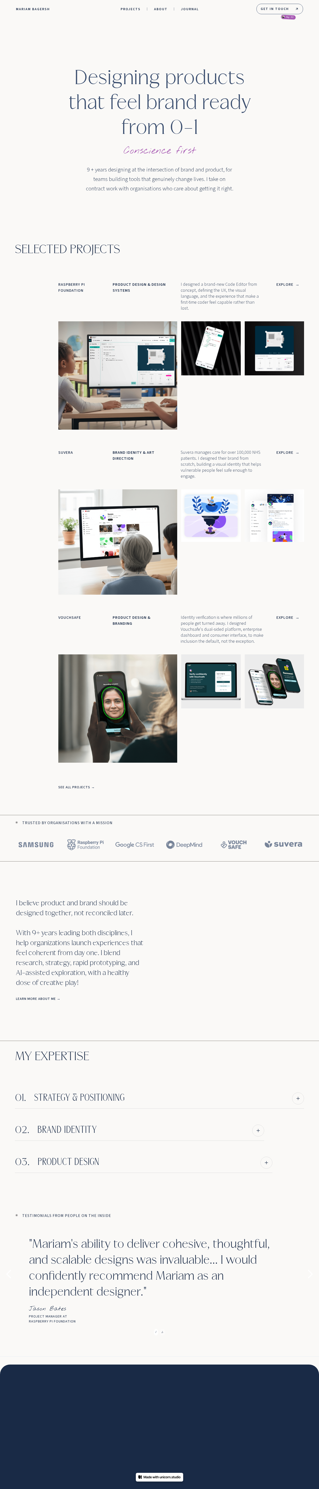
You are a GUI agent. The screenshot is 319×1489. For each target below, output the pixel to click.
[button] (14, 1274)
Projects (131, 9)
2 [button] (162, 1332)
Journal (190, 9)
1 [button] (156, 1332)
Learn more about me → (38, 998)
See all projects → (76, 787)
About (160, 9)
